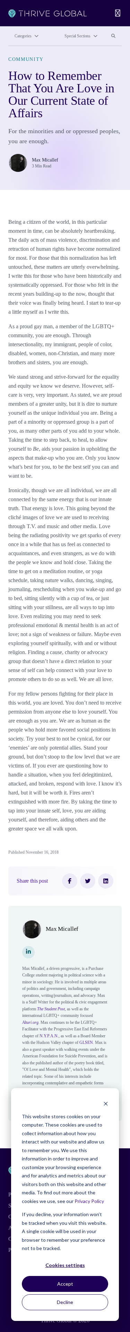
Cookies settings (65, 1265)
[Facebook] (69, 881)
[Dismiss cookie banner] (105, 1103)
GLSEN (86, 1042)
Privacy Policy (89, 1201)
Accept (65, 1284)
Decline (65, 1302)
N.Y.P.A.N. (49, 1036)
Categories (23, 36)
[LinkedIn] (105, 881)
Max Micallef (45, 160)
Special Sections (77, 36)
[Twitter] (87, 881)
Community (26, 59)
